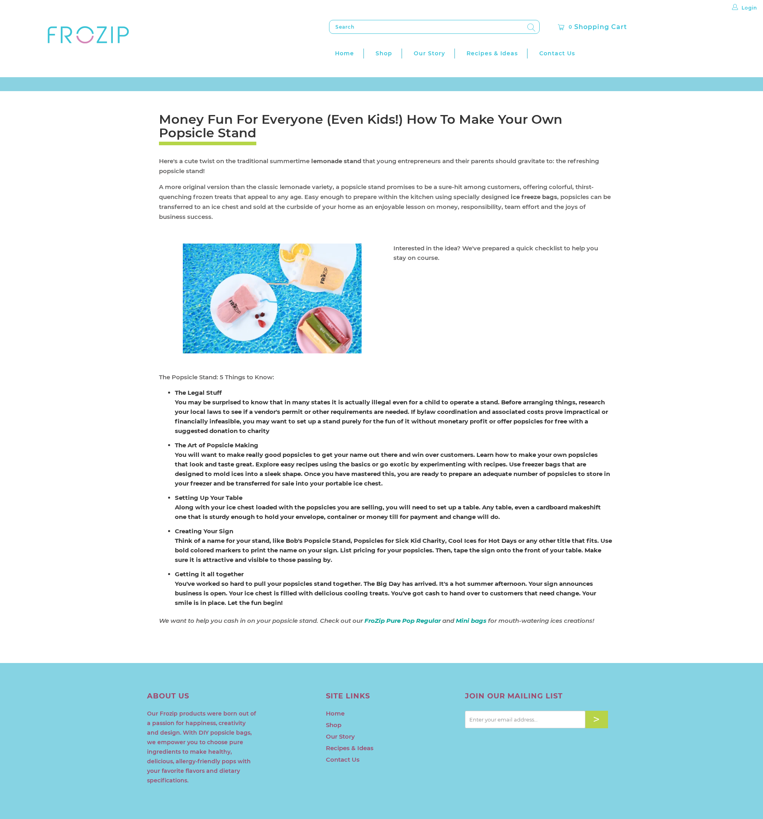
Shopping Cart (598, 27)
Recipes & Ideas (492, 53)
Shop (384, 53)
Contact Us (557, 53)
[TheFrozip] (88, 35)
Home (344, 53)
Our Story (429, 53)
